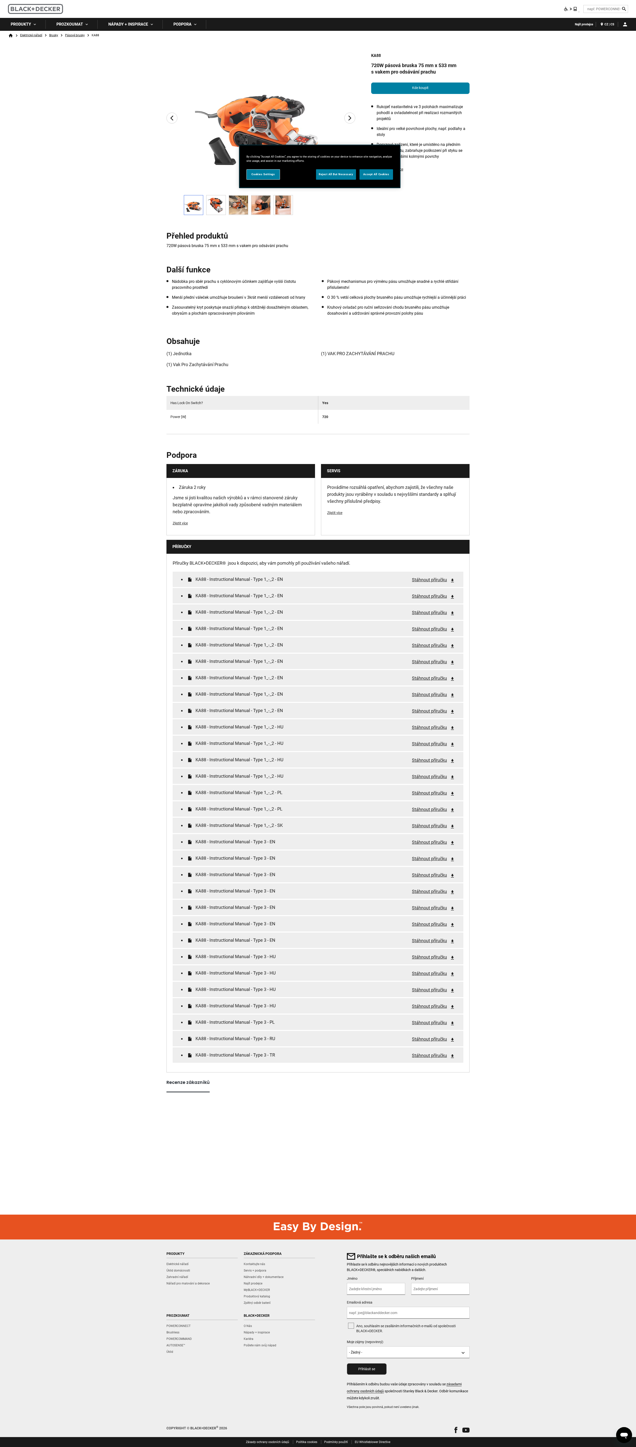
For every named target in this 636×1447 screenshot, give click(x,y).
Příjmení (417, 1278)
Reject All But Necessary (336, 174)
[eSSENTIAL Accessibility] (570, 9)
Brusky (53, 35)
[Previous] (171, 118)
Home (10, 35)
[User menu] (625, 24)
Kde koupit (420, 88)
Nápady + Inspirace (128, 24)
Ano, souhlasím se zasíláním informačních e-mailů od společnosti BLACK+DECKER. (406, 1328)
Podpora (182, 24)
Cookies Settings (263, 174)
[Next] (349, 118)
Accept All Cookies (376, 174)
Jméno (352, 1278)
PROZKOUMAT (69, 24)
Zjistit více (180, 523)
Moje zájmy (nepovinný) (365, 1342)
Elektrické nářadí (31, 35)
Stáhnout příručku (429, 579)
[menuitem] (23, 24)
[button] (455, 1430)
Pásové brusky (75, 35)
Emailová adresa (359, 1302)
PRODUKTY (21, 24)
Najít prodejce (584, 24)
